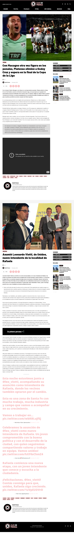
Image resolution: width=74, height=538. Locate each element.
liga (33, 176)
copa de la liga (12, 176)
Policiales (61, 86)
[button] (70, 4)
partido (45, 176)
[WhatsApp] (16, 86)
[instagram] (14, 192)
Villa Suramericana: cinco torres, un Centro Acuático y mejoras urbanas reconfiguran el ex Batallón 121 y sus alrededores (65, 81)
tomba (16, 177)
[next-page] (55, 103)
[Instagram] (65, 4)
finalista (21, 176)
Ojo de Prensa (7, 82)
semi (8, 177)
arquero (4, 176)
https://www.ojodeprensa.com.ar (17, 184)
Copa (8, 176)
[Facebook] (63, 4)
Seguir (69, 68)
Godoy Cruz (29, 176)
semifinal (12, 177)
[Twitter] (68, 4)
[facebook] (12, 192)
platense (4, 177)
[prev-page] (53, 103)
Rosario (61, 76)
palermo (41, 176)
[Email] (19, 86)
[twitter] (15, 192)
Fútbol (4, 62)
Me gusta (69, 65)
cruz (17, 176)
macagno (37, 176)
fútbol (25, 176)
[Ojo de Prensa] (4, 82)
